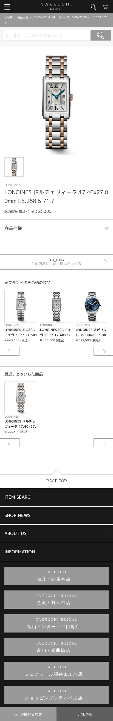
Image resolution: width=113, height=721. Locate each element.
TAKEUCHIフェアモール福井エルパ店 (54, 671)
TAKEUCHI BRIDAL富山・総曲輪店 (57, 647)
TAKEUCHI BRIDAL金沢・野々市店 (57, 600)
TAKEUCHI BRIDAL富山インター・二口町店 (53, 623)
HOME (8, 17)
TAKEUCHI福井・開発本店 (53, 576)
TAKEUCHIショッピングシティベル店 (54, 695)
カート (106, 7)
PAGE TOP (56, 481)
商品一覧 (22, 17)
